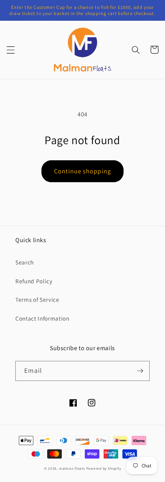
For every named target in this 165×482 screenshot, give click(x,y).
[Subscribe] (140, 371)
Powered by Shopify (103, 468)
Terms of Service (37, 299)
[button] (10, 49)
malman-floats (72, 468)
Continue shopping (82, 171)
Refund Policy (34, 281)
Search (24, 262)
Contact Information (42, 318)
